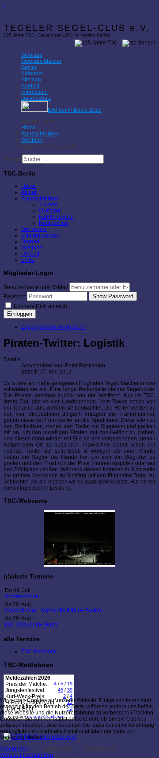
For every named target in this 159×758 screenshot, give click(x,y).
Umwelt (30, 254)
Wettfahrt (49, 211)
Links (27, 260)
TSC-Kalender (38, 651)
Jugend (48, 204)
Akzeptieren (14, 749)
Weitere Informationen (26, 755)
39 (69, 689)
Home (28, 186)
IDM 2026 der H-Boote (32, 625)
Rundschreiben (39, 198)
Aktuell (29, 192)
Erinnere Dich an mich (39, 306)
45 (60, 689)
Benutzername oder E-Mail (36, 287)
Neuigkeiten (53, 223)
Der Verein (34, 229)
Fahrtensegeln (56, 217)
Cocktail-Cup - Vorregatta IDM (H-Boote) (53, 611)
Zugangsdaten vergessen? (53, 327)
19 (69, 683)
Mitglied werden (40, 235)
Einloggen (19, 314)
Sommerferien (22, 596)
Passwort (15, 296)
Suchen (13, 159)
